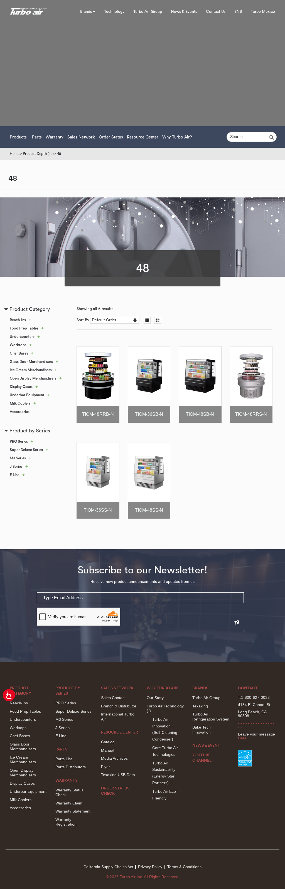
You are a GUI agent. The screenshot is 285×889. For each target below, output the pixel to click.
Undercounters (22, 336)
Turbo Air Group (147, 12)
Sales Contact (113, 697)
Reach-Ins (18, 320)
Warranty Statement (72, 811)
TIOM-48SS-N (149, 510)
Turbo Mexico (263, 12)
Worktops (18, 345)
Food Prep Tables (24, 328)
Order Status (111, 137)
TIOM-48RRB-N (98, 414)
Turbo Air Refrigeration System (210, 716)
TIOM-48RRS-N (251, 414)
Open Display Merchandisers (33, 378)
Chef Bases (19, 353)
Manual (107, 750)
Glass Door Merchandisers (31, 361)
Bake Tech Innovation (201, 729)
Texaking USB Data (118, 774)
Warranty (54, 137)
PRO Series (19, 441)
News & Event (206, 745)
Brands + (87, 12)
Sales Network (81, 137)
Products (18, 137)
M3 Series (18, 458)
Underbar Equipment (27, 395)
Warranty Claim (68, 803)
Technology (114, 12)
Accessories (20, 411)
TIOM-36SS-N (98, 510)
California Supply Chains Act (108, 867)
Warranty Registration (66, 822)
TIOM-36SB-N (149, 414)
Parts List (63, 759)
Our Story (155, 697)
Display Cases (21, 386)
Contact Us (215, 12)
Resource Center (142, 137)
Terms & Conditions (184, 867)
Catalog (108, 742)
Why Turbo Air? (177, 137)
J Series (16, 466)
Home (14, 153)
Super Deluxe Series (26, 450)
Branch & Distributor (118, 706)
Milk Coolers (20, 403)
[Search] (272, 137)
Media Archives (114, 758)
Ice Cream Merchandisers (31, 370)
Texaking (200, 706)
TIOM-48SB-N (200, 414)
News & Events (184, 12)
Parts (37, 137)
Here (242, 738)
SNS (238, 12)
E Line (14, 475)
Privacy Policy (150, 867)
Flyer (105, 766)
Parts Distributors (70, 767)
